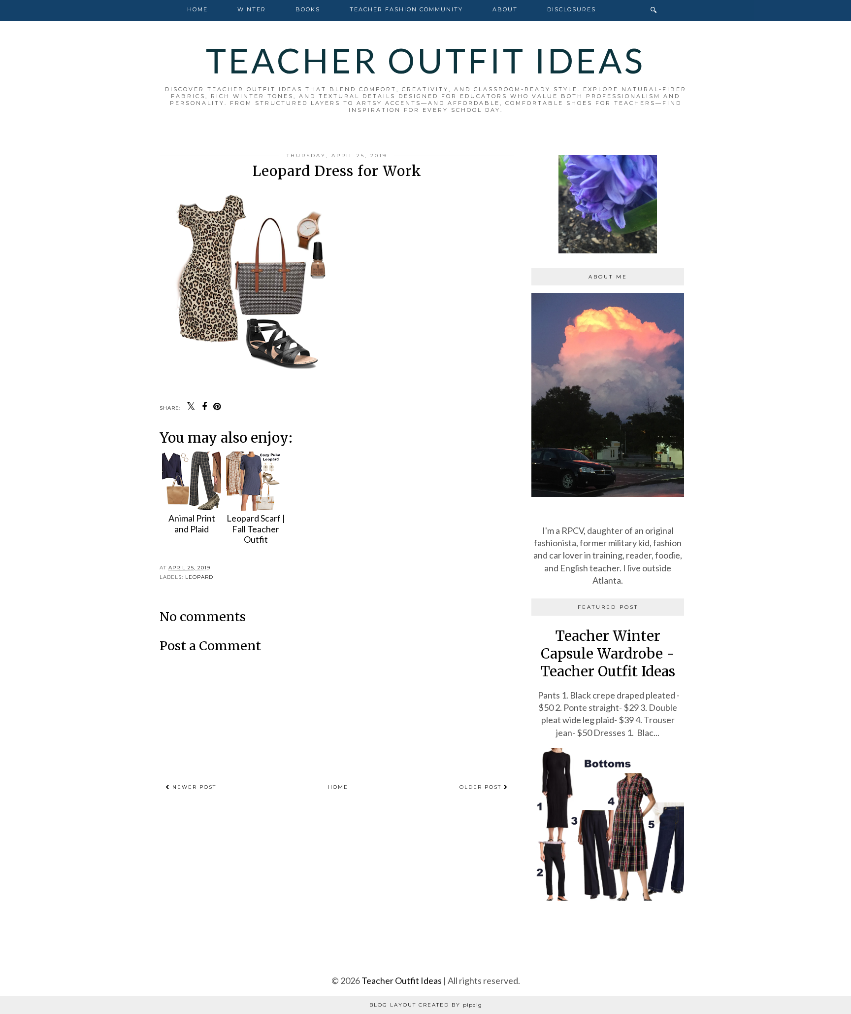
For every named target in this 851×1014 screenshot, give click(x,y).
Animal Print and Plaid (191, 523)
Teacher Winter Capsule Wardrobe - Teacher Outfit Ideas (608, 653)
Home (197, 9)
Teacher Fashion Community (406, 9)
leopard (199, 577)
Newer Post (193, 787)
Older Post (481, 787)
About (505, 9)
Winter (251, 9)
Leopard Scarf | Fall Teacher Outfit (256, 529)
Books (307, 9)
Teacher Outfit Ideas (425, 60)
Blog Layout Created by (425, 1005)
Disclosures (571, 9)
